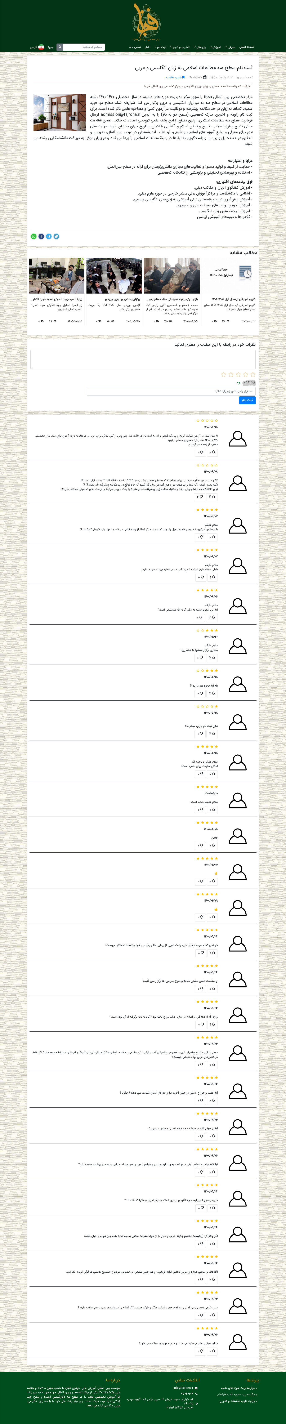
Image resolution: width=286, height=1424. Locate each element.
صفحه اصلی (246, 47)
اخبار (147, 47)
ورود (50, 47)
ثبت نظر (247, 400)
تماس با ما (135, 47)
